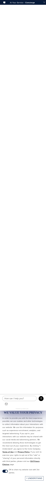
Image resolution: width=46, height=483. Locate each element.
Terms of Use (8, 452)
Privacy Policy (24, 452)
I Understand (34, 478)
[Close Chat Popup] (44, 2)
